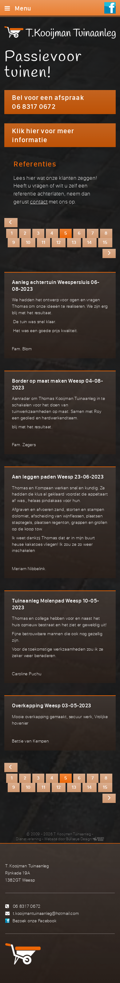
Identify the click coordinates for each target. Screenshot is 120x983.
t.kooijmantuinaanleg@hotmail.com (46, 913)
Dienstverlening (28, 838)
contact (39, 201)
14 (89, 242)
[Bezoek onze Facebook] (110, 8)
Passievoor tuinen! (43, 65)
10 (28, 242)
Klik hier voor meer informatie (43, 135)
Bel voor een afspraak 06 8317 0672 (48, 102)
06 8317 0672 (27, 906)
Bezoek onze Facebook (34, 920)
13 (74, 242)
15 (105, 242)
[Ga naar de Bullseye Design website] (98, 838)
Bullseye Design (79, 838)
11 (44, 242)
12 (58, 242)
